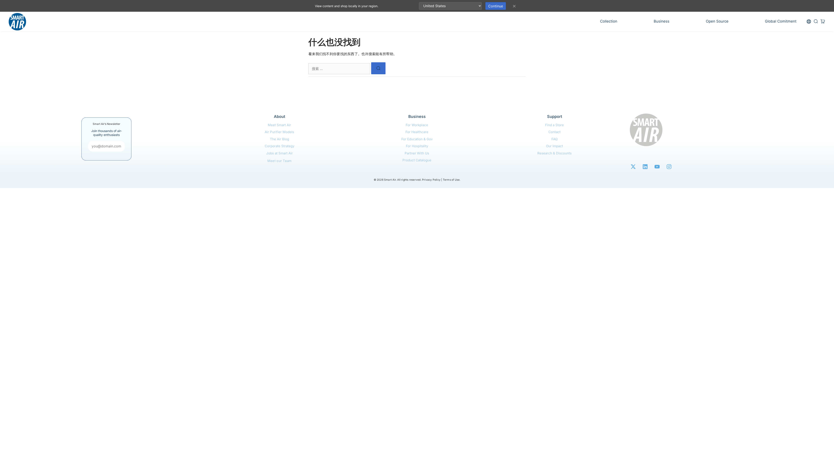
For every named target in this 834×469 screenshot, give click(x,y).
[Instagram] (669, 166)
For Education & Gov (417, 139)
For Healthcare (416, 132)
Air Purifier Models (279, 132)
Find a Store (554, 125)
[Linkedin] (645, 166)
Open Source (717, 21)
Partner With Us (417, 153)
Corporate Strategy (279, 146)
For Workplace (417, 125)
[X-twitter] (633, 166)
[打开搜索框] (815, 21)
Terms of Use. (451, 179)
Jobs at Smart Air (279, 153)
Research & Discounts (554, 153)
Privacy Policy (431, 179)
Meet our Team (279, 161)
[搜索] (378, 68)
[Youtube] (657, 166)
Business (661, 21)
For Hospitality (417, 146)
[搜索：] (339, 68)
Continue (495, 6)
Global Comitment (780, 21)
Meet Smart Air (279, 125)
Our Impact (554, 146)
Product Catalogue (416, 160)
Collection (608, 21)
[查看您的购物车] (822, 21)
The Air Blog (279, 139)
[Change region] (808, 22)
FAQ (554, 139)
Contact (554, 132)
